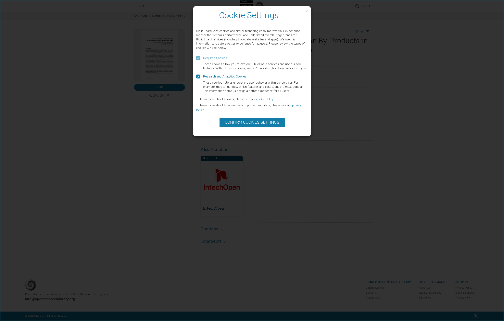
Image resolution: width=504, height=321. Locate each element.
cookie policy (264, 99)
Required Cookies (215, 58)
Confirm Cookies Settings (252, 122)
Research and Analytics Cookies (224, 76)
